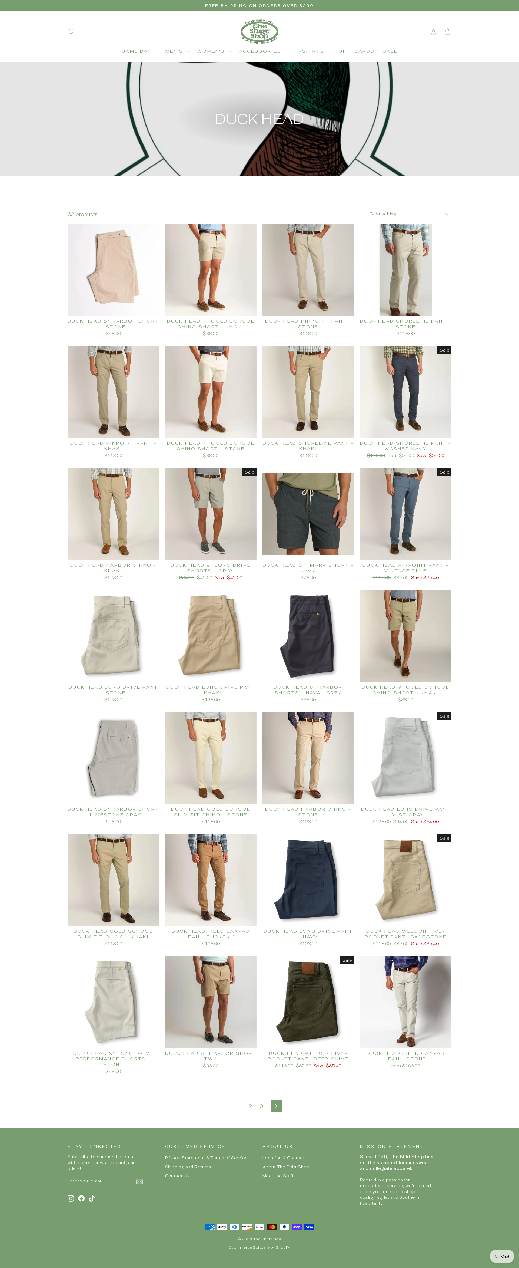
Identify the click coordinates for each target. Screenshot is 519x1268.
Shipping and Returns (188, 1167)
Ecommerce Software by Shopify (259, 1247)
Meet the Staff (277, 1175)
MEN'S (175, 51)
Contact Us (177, 1175)
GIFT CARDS (356, 51)
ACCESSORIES (261, 51)
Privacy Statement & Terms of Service (206, 1157)
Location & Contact (283, 1157)
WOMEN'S (212, 51)
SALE (390, 51)
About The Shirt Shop (285, 1167)
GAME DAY (137, 51)
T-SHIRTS (310, 51)
